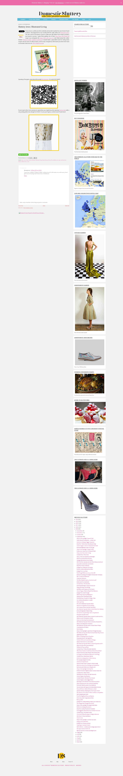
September (80, 536)
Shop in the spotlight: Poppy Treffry (85, 549)
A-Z (90, 19)
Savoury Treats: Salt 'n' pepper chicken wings (87, 663)
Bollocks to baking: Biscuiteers (84, 707)
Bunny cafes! (80, 699)
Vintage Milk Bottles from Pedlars (85, 560)
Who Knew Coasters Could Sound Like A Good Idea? (89, 650)
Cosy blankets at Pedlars (82, 627)
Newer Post (20, 205)
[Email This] (29, 158)
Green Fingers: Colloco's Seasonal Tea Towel (87, 545)
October (79, 534)
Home (44, 205)
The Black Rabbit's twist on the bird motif (86, 580)
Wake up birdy (80, 602)
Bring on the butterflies (82, 721)
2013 (77, 521)
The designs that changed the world (85, 703)
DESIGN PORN (64, 19)
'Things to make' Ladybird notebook (32, 40)
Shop (57, 761)
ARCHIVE (78, 765)
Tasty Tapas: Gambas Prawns (83, 725)
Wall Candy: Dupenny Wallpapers (84, 594)
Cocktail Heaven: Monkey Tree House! (86, 678)
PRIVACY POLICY (70, 765)
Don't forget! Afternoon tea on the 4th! (86, 573)
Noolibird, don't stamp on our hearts (85, 589)
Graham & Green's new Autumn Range (86, 640)
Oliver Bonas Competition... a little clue (86, 540)
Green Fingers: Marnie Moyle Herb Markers (87, 591)
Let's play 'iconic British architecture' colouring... (88, 654)
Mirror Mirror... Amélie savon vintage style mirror (88, 727)
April (78, 740)
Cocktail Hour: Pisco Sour (83, 554)
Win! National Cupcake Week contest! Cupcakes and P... (90, 643)
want (28, 161)
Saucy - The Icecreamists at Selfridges (86, 556)
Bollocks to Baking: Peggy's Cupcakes (85, 542)
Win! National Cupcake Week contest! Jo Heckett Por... (90, 621)
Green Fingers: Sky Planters (83, 676)
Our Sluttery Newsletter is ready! (84, 600)
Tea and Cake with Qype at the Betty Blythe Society (89, 687)
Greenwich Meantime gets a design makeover (88, 714)
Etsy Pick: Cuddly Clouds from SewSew (86, 708)
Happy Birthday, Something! (83, 587)
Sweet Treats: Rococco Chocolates (85, 641)
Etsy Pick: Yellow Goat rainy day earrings (86, 544)
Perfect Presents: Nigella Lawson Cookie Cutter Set (89, 670)
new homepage (59, 3)
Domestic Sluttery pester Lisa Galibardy (86, 685)
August (79, 732)
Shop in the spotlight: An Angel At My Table (87, 705)
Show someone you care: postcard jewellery (87, 683)
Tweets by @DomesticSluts (80, 31)
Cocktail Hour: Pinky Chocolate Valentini (86, 649)
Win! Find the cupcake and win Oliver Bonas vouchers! (90, 562)
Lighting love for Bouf (82, 634)
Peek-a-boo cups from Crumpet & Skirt (86, 551)
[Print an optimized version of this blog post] (23, 155)
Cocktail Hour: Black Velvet (83, 672)
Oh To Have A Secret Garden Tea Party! (86, 607)
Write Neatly (80, 629)
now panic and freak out (61, 160)
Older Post (67, 205)
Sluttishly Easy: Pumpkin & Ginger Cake (86, 598)
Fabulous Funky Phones (82, 661)
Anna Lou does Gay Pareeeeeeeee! (85, 620)
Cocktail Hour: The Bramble (83, 583)
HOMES (23, 19)
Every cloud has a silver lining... (84, 553)
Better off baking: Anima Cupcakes (85, 636)
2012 (77, 523)
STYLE (45, 19)
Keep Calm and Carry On (47, 38)
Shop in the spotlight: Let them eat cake (86, 719)
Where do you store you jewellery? (85, 645)
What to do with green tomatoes (84, 623)
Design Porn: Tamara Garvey (83, 723)
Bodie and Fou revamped (83, 582)
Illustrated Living (65, 32)
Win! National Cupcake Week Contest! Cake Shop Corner (90, 632)
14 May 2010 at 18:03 (36, 170)
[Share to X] (33, 158)
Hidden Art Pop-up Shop (83, 647)
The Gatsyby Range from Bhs (83, 660)
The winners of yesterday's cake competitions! (88, 612)
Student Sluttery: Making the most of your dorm (88, 690)
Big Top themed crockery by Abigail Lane (86, 730)
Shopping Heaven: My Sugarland (84, 638)
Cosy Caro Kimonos (81, 578)
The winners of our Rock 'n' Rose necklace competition (90, 692)
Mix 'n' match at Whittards (83, 576)
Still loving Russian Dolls (82, 694)
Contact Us (70, 761)
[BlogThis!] (31, 158)
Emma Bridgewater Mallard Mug (84, 611)
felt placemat (45, 79)
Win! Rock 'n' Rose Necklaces (83, 716)
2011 (77, 525)
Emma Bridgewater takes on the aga (85, 547)
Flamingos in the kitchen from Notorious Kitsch (88, 681)
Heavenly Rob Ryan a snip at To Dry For (86, 585)
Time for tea (80, 718)
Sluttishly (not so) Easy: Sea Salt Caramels (86, 674)
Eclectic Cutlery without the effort (85, 569)
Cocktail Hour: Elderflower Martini (85, 656)
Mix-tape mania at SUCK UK (83, 728)
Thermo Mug (62, 110)
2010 (77, 527)
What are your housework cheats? (85, 618)
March (78, 741)
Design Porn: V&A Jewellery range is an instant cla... (89, 701)
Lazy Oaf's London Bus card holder (85, 563)
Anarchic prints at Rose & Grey (84, 558)
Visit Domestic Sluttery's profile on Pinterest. (85, 36)
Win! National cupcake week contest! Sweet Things (89, 625)
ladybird (54, 160)
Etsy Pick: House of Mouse (83, 565)
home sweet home (24, 160)
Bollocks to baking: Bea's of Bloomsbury (86, 658)
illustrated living (39, 160)
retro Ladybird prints (37, 43)
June (78, 736)
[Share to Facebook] (34, 158)
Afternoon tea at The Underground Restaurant (88, 665)
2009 (77, 529)
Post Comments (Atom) (28, 207)
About (63, 761)
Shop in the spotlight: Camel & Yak (85, 538)
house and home (32, 160)
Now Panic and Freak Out (62, 36)
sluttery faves (24, 161)
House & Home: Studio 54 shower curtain (87, 689)
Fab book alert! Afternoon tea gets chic (86, 667)
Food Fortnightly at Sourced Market (85, 696)
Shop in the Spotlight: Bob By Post (85, 669)
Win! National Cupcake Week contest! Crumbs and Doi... (90, 616)
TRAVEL (53, 19)
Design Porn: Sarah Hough (83, 592)
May (78, 738)
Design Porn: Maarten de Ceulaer (85, 567)
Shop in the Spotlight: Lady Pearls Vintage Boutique (89, 631)
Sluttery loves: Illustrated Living (32, 26)
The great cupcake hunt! (82, 614)
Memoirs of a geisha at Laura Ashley (85, 605)
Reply (25, 175)
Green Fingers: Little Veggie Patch (85, 679)
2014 (77, 519)
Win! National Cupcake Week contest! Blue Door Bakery (90, 609)
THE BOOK (75, 19)
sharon (19, 161)
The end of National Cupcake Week (85, 603)
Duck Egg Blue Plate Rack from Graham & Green (88, 710)
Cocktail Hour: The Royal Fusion (84, 712)
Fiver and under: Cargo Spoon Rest (85, 698)
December (80, 531)
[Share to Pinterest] (36, 158)
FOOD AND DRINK (34, 19)
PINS (83, 19)
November (79, 532)
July (78, 734)
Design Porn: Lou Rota (82, 571)
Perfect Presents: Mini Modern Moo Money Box (88, 652)
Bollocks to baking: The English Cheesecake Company (89, 574)
